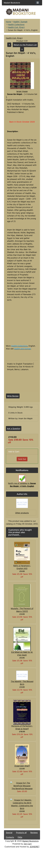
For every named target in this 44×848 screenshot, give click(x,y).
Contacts (10, 837)
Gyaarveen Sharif (22, 766)
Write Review (13, 396)
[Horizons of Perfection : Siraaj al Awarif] (22, 712)
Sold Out (22, 459)
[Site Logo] (22, 11)
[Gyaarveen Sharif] (22, 754)
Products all (21, 832)
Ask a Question (13, 428)
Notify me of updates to (22, 484)
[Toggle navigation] (37, 2)
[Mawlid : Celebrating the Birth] (22, 801)
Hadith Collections (16, 24)
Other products (22, 513)
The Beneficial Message (22, 788)
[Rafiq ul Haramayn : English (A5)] (22, 553)
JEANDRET (34, 846)
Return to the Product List (25, 45)
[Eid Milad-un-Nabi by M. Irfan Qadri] (22, 638)
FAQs (20, 837)
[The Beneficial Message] (22, 784)
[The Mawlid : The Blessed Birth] (22, 675)
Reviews (34, 832)
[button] (22, 838)
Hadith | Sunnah (20, 21)
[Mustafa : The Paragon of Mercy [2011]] (22, 595)
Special (9, 832)
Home (8, 21)
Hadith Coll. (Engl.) (16, 27)
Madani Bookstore (30, 841)
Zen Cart (28, 844)
